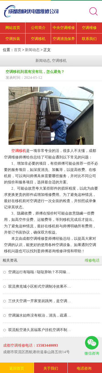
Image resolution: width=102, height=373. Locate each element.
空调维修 (89, 28)
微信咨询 (91, 353)
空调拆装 (12, 39)
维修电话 (92, 260)
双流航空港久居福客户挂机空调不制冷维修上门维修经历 (39, 330)
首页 (17, 50)
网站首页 (12, 28)
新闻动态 (32, 50)
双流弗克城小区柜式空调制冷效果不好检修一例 (39, 286)
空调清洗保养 (64, 39)
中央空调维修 (64, 28)
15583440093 (47, 345)
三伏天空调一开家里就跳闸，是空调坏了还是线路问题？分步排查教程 (39, 301)
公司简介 (38, 28)
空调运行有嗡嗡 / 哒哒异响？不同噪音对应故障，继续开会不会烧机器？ (39, 272)
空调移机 (38, 39)
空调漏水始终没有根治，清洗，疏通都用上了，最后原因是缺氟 (39, 315)
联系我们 (89, 39)
